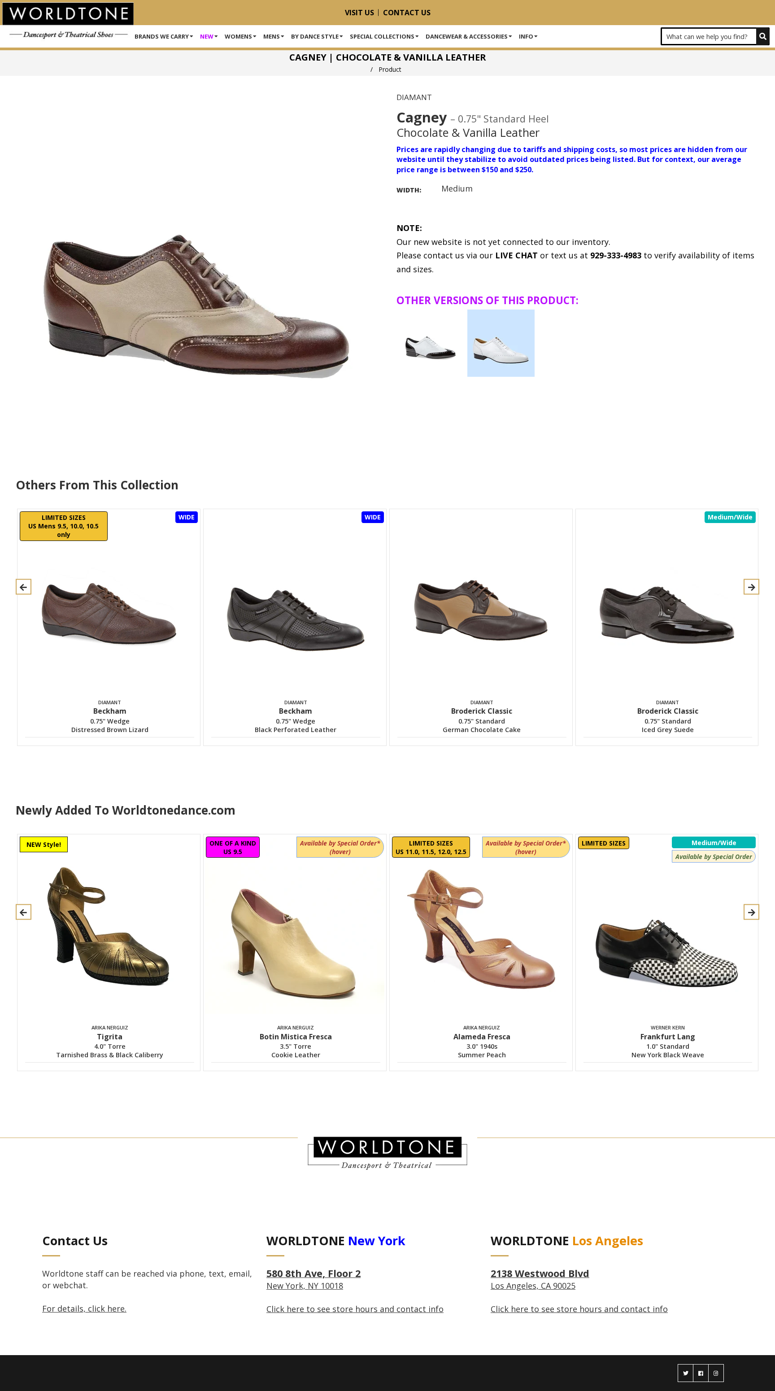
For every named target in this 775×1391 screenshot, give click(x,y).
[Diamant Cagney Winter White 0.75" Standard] (501, 343)
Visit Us (359, 12)
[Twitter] (685, 1373)
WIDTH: (408, 190)
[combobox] (715, 36)
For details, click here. (84, 1308)
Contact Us (407, 12)
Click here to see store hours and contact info (355, 1309)
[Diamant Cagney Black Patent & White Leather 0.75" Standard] (430, 343)
